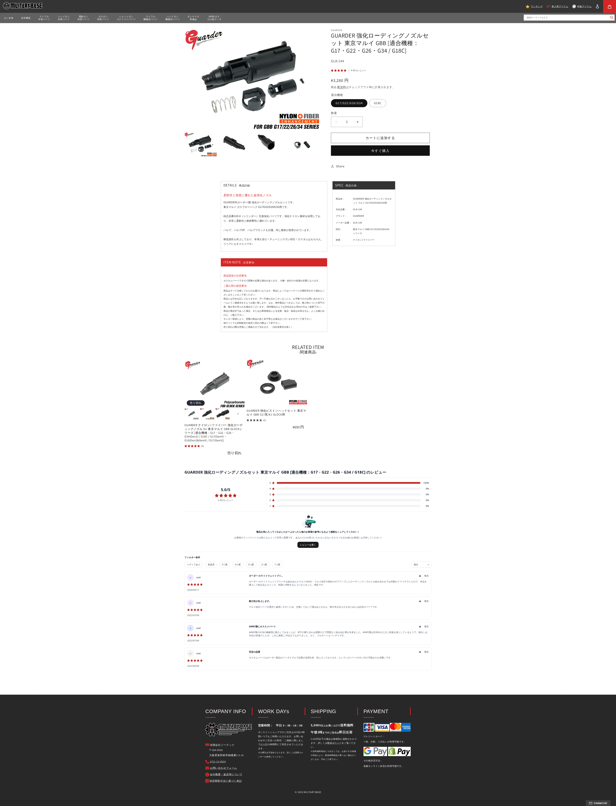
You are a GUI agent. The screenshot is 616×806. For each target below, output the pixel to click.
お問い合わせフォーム (223, 768)
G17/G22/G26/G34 (349, 103)
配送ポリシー (334, 743)
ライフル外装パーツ (44, 18)
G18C (378, 103)
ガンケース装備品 (193, 18)
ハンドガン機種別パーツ (172, 18)
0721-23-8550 (218, 761)
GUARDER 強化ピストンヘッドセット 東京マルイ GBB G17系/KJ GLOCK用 (276, 412)
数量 (334, 113)
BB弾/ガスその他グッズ (214, 18)
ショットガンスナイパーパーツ (126, 18)
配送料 (341, 87)
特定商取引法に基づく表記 (226, 781)
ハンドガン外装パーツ (64, 18)
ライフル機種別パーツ (150, 18)
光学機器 (25, 18)
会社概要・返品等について (226, 774)
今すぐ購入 (380, 151)
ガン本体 (8, 18)
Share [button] (340, 166)
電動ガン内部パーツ (83, 18)
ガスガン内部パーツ (103, 18)
